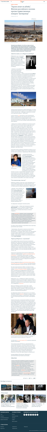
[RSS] (37, 415)
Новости (13, 414)
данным (17, 365)
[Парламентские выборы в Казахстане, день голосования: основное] (6, 387)
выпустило (22, 294)
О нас (1, 414)
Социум (13, 419)
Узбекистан (26, 426)
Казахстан (2, 426)
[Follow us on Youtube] (24, 415)
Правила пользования (4, 419)
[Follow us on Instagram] (26, 415)
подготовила (17, 213)
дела (19, 115)
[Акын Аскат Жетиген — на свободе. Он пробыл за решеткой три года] (39, 399)
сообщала (23, 370)
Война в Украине (14, 4)
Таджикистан (14, 426)
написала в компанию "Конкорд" (21, 269)
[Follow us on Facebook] (29, 415)
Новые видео (4, 393)
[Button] (34, 19)
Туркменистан (14, 428)
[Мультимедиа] (44, 1)
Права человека (14, 421)
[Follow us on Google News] (35, 415)
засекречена (21, 283)
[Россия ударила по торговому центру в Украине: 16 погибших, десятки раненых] (8, 399)
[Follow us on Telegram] (31, 415)
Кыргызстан (3, 428)
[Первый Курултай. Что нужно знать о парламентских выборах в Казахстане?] (41, 387)
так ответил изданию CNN (22, 340)
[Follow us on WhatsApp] (33, 415)
